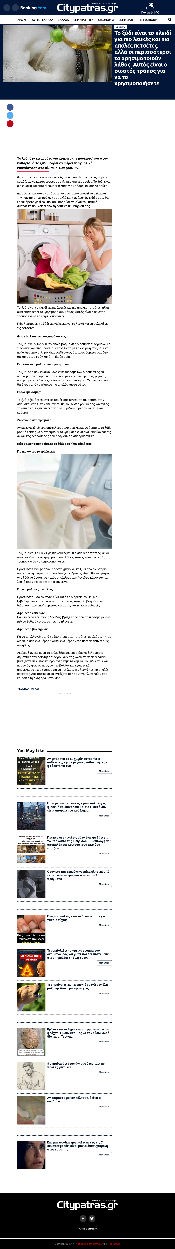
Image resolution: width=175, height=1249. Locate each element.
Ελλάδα (63, 19)
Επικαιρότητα (83, 19)
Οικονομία (106, 19)
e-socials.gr (113, 1244)
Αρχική (22, 19)
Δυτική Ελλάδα (42, 19)
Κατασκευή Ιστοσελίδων (90, 1244)
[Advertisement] (64, 719)
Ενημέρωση (127, 19)
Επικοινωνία (149, 19)
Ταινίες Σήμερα (87, 1228)
